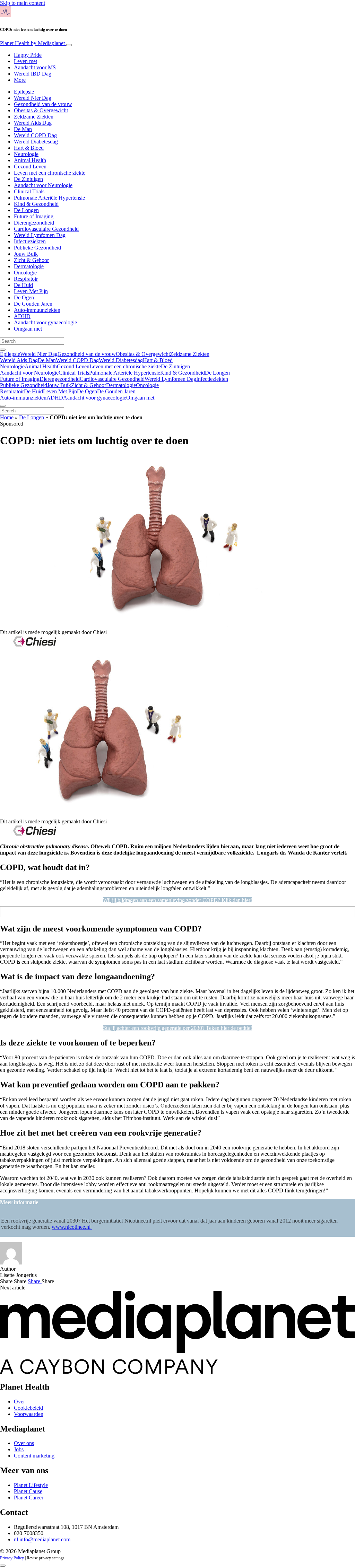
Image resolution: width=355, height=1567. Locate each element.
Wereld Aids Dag (33, 123)
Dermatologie (29, 266)
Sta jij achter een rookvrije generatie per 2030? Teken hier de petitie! (177, 1028)
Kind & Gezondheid (36, 204)
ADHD (22, 316)
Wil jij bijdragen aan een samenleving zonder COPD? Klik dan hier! (177, 900)
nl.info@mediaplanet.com (42, 1539)
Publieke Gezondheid (37, 248)
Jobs (19, 1449)
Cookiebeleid (28, 1408)
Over (19, 1401)
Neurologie (26, 154)
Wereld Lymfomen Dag (40, 235)
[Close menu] (3, 406)
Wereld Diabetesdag (36, 142)
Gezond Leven (30, 166)
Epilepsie (24, 92)
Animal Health (30, 160)
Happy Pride (28, 55)
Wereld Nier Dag (32, 98)
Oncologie (25, 272)
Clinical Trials (29, 191)
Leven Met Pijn (31, 291)
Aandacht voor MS (35, 67)
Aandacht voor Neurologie (43, 185)
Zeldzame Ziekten (33, 117)
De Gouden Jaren (33, 304)
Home (7, 417)
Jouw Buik (26, 254)
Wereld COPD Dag (35, 135)
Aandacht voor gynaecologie (45, 322)
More (20, 80)
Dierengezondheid (34, 223)
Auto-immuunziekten (37, 310)
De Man (23, 129)
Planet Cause (28, 1491)
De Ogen (24, 297)
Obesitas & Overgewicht (41, 110)
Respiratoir (26, 279)
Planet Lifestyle (31, 1485)
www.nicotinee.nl (72, 1227)
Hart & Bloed (29, 148)
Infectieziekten (30, 241)
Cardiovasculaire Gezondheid (46, 229)
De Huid (23, 285)
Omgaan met (28, 329)
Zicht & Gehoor (31, 260)
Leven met (25, 61)
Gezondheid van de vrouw (43, 104)
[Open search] (3, 350)
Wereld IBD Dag (32, 74)
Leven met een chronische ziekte (49, 173)
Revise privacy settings (45, 1558)
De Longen (26, 210)
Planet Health (32, 43)
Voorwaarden (28, 1414)
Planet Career (28, 1497)
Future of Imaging (33, 216)
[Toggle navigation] (69, 45)
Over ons (24, 1443)
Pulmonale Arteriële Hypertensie (49, 198)
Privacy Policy (12, 1558)
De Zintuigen (28, 179)
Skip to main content (22, 3)
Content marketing (34, 1456)
